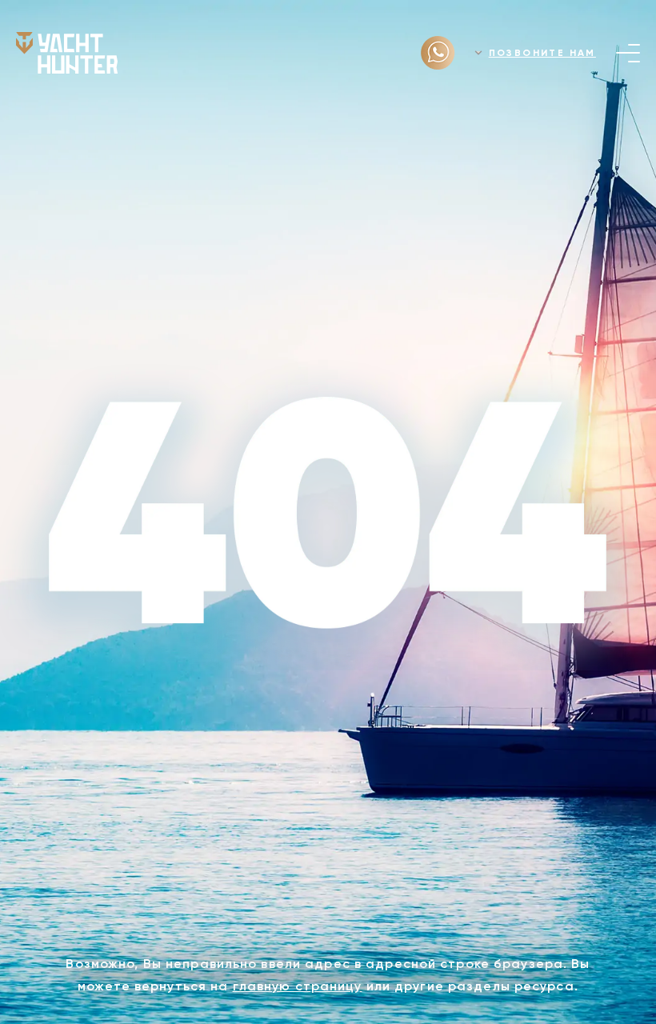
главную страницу (297, 986)
